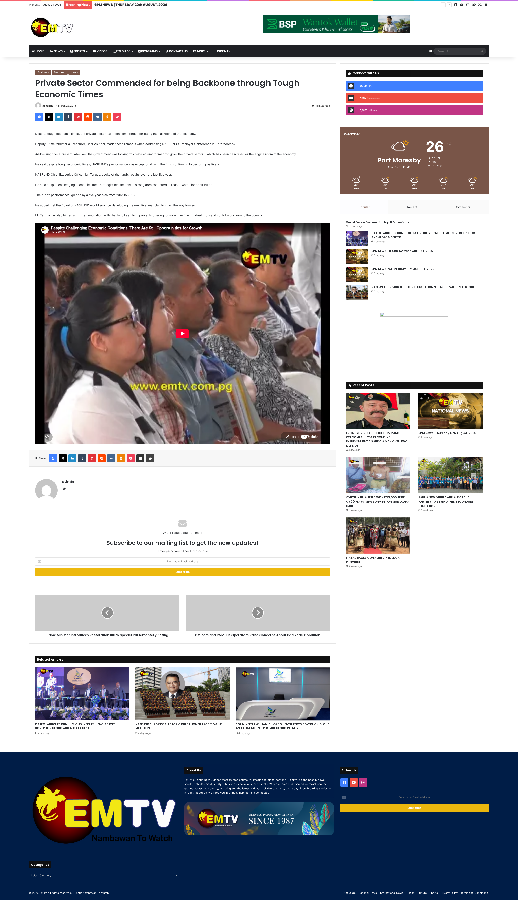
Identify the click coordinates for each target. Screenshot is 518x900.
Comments (462, 207)
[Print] (150, 458)
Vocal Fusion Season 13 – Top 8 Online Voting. (379, 222)
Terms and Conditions (474, 892)
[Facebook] (456, 5)
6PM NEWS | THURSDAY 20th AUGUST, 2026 (402, 251)
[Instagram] (468, 5)
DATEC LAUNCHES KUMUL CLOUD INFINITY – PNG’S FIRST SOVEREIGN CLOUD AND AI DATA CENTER (75, 726)
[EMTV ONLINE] (65, 27)
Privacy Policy (449, 892)
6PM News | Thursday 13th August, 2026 (447, 433)
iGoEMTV (223, 51)
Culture (422, 892)
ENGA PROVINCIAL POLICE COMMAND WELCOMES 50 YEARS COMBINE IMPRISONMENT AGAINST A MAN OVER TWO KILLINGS (377, 439)
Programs (149, 51)
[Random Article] (480, 5)
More (201, 51)
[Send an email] (51, 105)
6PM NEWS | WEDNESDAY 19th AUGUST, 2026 (132, 5)
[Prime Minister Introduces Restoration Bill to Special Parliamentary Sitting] (107, 613)
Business (43, 72)
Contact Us (178, 51)
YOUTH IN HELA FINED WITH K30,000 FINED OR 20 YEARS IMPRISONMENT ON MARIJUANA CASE (377, 501)
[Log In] (474, 5)
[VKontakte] (97, 117)
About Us (350, 892)
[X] (49, 117)
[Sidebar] (486, 5)
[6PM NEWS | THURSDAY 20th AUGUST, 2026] (357, 256)
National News (367, 892)
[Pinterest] (78, 117)
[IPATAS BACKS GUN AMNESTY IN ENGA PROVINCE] (378, 535)
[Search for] (482, 51)
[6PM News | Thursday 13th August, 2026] (450, 411)
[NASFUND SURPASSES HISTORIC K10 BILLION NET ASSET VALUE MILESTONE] (182, 693)
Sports (79, 51)
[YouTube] (462, 5)
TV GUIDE (124, 51)
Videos (101, 51)
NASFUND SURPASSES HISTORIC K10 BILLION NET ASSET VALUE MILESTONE (178, 726)
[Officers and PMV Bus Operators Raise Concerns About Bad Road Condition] (258, 613)
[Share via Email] (140, 458)
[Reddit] (88, 117)
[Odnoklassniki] (107, 117)
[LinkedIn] (59, 117)
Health (410, 892)
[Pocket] (117, 117)
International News (391, 892)
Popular (364, 207)
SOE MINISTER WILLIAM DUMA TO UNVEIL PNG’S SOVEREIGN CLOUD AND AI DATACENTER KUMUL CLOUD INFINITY (283, 726)
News (58, 51)
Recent (412, 207)
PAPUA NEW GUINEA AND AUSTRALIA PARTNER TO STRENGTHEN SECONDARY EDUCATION (445, 501)
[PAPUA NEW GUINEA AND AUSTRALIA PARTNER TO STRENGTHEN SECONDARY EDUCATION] (450, 475)
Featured (59, 72)
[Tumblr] (68, 117)
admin (46, 105)
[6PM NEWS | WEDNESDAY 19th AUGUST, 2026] (357, 274)
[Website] (64, 488)
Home (39, 51)
